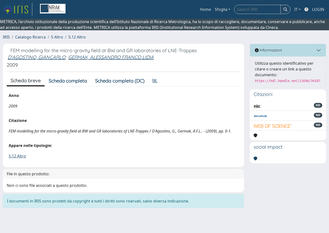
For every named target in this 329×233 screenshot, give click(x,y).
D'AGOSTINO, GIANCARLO (36, 57)
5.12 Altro (77, 37)
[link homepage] (17, 9)
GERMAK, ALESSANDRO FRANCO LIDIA (111, 57)
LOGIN (318, 9)
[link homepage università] (52, 9)
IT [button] (296, 9)
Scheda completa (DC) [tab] (120, 81)
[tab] (155, 81)
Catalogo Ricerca (30, 37)
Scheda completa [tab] (68, 81)
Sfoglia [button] (221, 9)
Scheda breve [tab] (26, 80)
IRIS (6, 37)
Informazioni (270, 50)
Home (205, 9)
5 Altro (57, 37)
